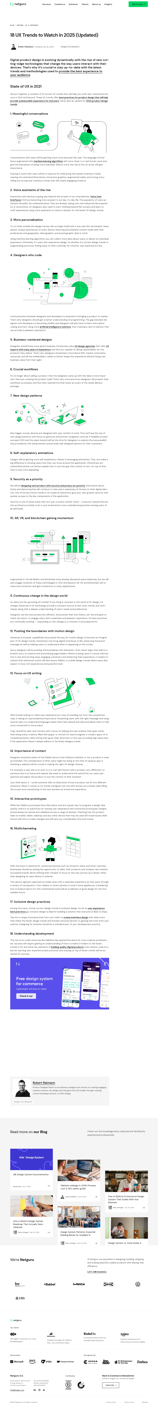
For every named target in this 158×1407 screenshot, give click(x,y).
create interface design (75, 917)
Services (46, 4)
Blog (12, 25)
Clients (85, 4)
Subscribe (110, 1385)
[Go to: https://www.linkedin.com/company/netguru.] (43, 1390)
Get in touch (137, 4)
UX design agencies (85, 346)
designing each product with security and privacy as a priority (53, 485)
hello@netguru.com (17, 1390)
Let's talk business (96, 1271)
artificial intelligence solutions (55, 326)
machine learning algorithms (48, 161)
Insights (108, 4)
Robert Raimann (25, 46)
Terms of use (129, 1402)
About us (96, 4)
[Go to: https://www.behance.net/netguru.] (34, 1390)
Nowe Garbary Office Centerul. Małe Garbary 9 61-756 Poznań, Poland (20, 1383)
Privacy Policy (111, 1402)
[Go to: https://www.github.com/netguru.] (39, 1390)
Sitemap (145, 1402)
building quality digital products (67, 947)
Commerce (59, 4)
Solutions (73, 4)
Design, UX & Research (27, 25)
